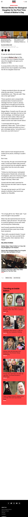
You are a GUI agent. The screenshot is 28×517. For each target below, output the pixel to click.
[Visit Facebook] (8, 503)
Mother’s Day (13, 57)
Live (26, 1)
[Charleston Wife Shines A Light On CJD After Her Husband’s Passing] (14, 325)
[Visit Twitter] (11, 503)
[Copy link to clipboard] (9, 50)
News (2, 272)
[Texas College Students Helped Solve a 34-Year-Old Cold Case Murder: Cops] (14, 391)
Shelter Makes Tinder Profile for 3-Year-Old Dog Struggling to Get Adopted (13, 246)
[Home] (14, 1)
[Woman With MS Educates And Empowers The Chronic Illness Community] (14, 346)
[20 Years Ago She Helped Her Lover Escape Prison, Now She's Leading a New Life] (14, 303)
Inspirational (14, 5)
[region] (14, 261)
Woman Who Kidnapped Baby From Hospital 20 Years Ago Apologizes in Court (13, 251)
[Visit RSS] (19, 503)
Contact (4, 514)
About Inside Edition (7, 509)
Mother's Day (9, 277)
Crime (4, 312)
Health (5, 333)
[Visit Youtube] (16, 503)
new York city (17, 277)
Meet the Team (5, 511)
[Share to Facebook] (2, 50)
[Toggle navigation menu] (1, 1)
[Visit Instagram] (14, 503)
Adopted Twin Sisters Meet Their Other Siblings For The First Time (12, 270)
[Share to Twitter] (5, 50)
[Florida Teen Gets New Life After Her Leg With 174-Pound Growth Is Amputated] (14, 369)
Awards (3, 512)
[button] (14, 261)
